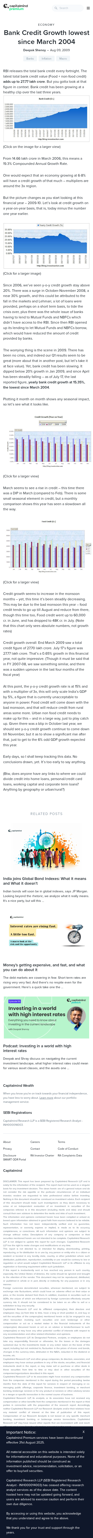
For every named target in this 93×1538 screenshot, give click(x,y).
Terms (61, 1142)
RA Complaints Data (70, 1155)
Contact (35, 1148)
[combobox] (68, 8)
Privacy (7, 1148)
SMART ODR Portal (14, 1159)
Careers (35, 1142)
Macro (63, 58)
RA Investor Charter (42, 1155)
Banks (30, 58)
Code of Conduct (68, 1148)
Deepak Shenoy (34, 50)
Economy (46, 24)
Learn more (46, 1097)
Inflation (46, 58)
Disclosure (9, 1155)
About (7, 1142)
